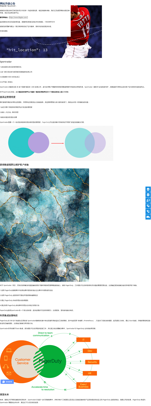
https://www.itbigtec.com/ (18, 17)
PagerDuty (46, 122)
